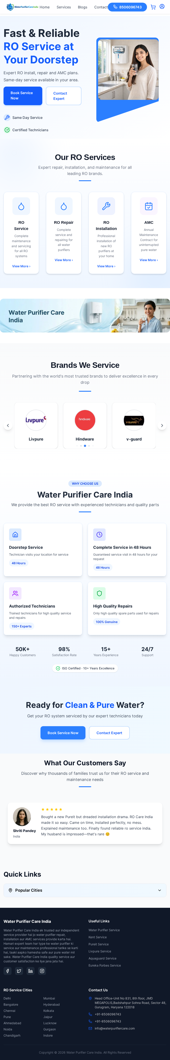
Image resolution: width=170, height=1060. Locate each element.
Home (45, 7)
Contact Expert (60, 96)
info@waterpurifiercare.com (115, 1028)
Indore (48, 1035)
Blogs (82, 7)
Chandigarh (12, 1035)
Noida (8, 1029)
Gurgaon (49, 1029)
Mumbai (49, 998)
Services (64, 7)
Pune (7, 1017)
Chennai (9, 1011)
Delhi (7, 998)
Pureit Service (99, 944)
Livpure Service (100, 951)
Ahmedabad (12, 1023)
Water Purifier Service (104, 930)
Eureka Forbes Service (105, 965)
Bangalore (11, 1004)
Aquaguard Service (102, 958)
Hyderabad (51, 1004)
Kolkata (48, 1011)
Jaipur (47, 1017)
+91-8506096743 (108, 1014)
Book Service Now (22, 95)
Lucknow (49, 1023)
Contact (101, 7)
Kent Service (98, 937)
